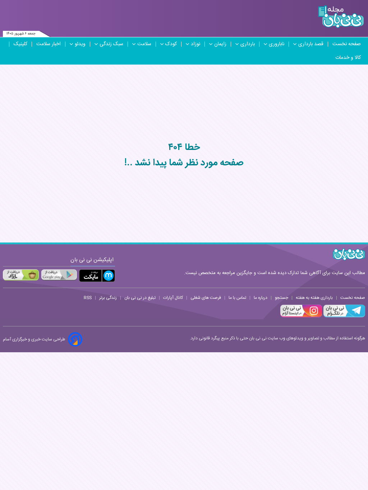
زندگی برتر (108, 297)
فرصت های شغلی (205, 297)
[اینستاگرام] (301, 316)
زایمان (220, 44)
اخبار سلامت (48, 44)
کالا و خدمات (348, 57)
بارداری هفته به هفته (314, 297)
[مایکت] (97, 275)
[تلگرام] (343, 316)
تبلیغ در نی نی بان (140, 297)
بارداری (247, 44)
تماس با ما (237, 297)
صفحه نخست (346, 44)
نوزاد (195, 44)
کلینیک (20, 44)
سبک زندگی (111, 44)
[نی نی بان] (341, 16)
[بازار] (21, 274)
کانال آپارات (173, 297)
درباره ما (260, 297)
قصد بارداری (310, 44)
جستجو (281, 297)
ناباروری (276, 44)
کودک (171, 44)
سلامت (144, 44)
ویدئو (80, 44)
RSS (88, 297)
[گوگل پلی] (59, 274)
